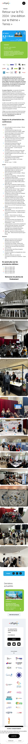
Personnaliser (10, 740)
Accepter (13, 736)
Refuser (19, 740)
